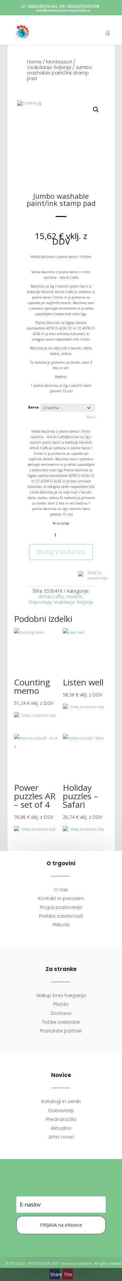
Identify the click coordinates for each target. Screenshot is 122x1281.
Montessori (59, 61)
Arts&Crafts (51, 596)
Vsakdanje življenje (49, 67)
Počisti (91, 417)
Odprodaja (40, 602)
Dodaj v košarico (61, 551)
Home (34, 61)
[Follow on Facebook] (54, 1187)
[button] (96, 109)
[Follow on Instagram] (67, 1187)
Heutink (74, 596)
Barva (33, 407)
